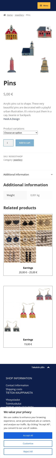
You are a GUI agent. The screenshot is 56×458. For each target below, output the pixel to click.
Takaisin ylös (38, 367)
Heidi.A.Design (11, 119)
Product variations (13, 128)
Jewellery (19, 15)
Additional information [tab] (16, 174)
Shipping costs (14, 389)
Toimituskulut (13, 403)
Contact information (17, 385)
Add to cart (24, 142)
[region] (28, 432)
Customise (28, 443)
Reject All (28, 451)
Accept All (28, 435)
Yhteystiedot (13, 399)
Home (10, 15)
